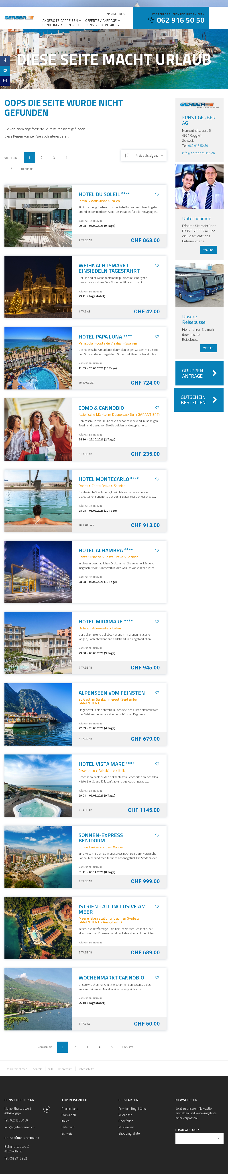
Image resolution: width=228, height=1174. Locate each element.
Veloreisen (125, 1115)
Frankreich (68, 1115)
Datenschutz (86, 1069)
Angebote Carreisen (61, 20)
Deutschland (69, 1109)
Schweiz (66, 1133)
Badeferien (125, 1121)
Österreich (68, 1127)
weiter (208, 249)
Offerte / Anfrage (101, 20)
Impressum (65, 1069)
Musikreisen (126, 1127)
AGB (50, 1069)
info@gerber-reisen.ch (198, 153)
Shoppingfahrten (129, 1133)
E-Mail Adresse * (187, 1129)
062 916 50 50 (198, 145)
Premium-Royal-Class (132, 1109)
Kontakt (109, 25)
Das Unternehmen (15, 1069)
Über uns (86, 25)
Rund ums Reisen (57, 25)
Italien (65, 1121)
